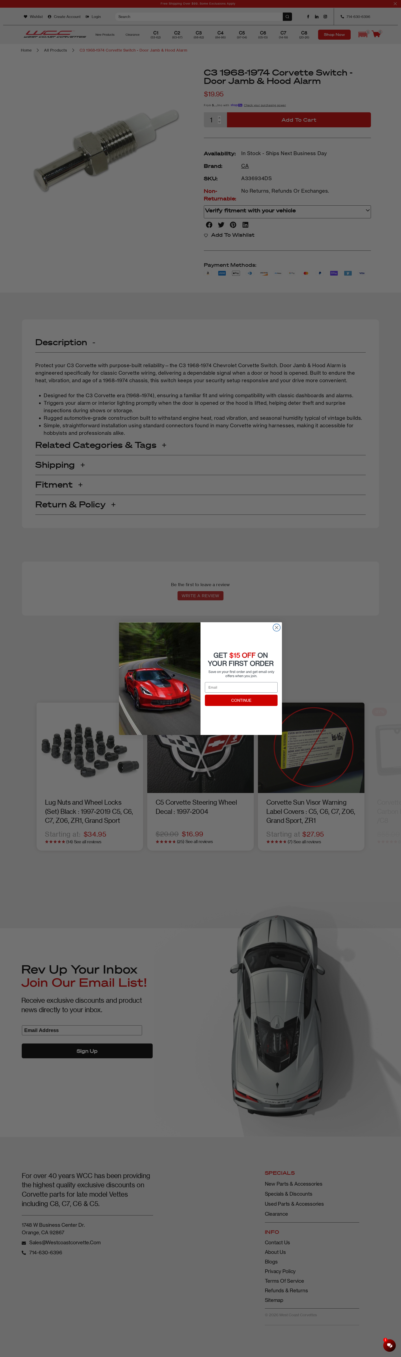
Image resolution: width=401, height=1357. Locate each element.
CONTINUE (241, 700)
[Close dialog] (276, 627)
